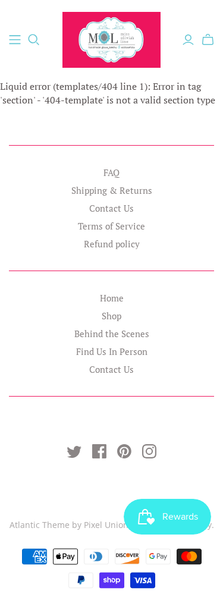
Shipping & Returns (111, 190)
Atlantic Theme (40, 524)
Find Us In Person (111, 351)
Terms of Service (111, 226)
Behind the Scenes (111, 334)
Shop (111, 316)
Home (112, 298)
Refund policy (112, 244)
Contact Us (111, 208)
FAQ (111, 172)
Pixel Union (106, 524)
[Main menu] (15, 40)
